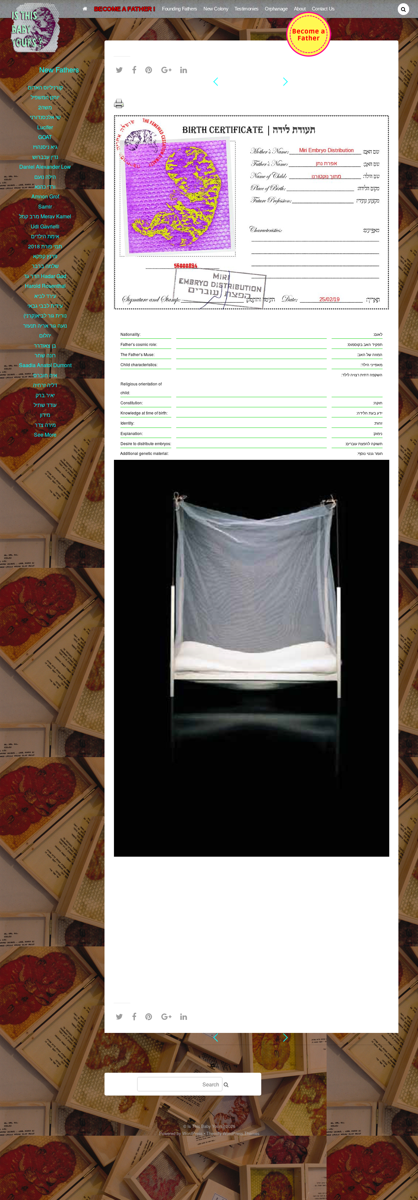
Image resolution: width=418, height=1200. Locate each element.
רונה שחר (45, 355)
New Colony (215, 8)
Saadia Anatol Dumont (45, 365)
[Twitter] (121, 70)
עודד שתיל (45, 405)
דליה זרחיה (45, 385)
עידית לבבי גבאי (45, 305)
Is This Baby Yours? (206, 1126)
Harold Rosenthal (45, 285)
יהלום (45, 335)
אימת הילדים (45, 236)
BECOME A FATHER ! (124, 9)
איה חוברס (45, 375)
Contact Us (323, 8)
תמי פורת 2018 (45, 246)
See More (45, 434)
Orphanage (276, 8)
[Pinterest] (150, 70)
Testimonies (246, 8)
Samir (45, 206)
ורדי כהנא (45, 186)
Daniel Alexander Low (45, 166)
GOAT (45, 137)
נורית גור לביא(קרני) (45, 315)
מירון (45, 414)
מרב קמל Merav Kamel (45, 216)
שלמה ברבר (45, 266)
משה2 (45, 107)
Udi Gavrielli (45, 226)
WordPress (192, 1133)
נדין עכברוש (45, 157)
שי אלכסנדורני (45, 117)
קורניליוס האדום (45, 87)
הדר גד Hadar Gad (45, 276)
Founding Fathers (179, 8)
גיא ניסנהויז (45, 146)
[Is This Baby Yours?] (36, 48)
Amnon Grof (45, 196)
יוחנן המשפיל (45, 97)
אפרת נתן (251, 93)
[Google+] (168, 70)
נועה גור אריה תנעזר (45, 325)
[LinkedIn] (185, 70)
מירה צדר (45, 425)
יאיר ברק (45, 395)
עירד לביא (45, 296)
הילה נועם (45, 176)
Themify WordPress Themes (232, 1133)
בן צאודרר (45, 345)
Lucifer (45, 127)
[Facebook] (136, 70)
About (300, 8)
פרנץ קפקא (45, 256)
